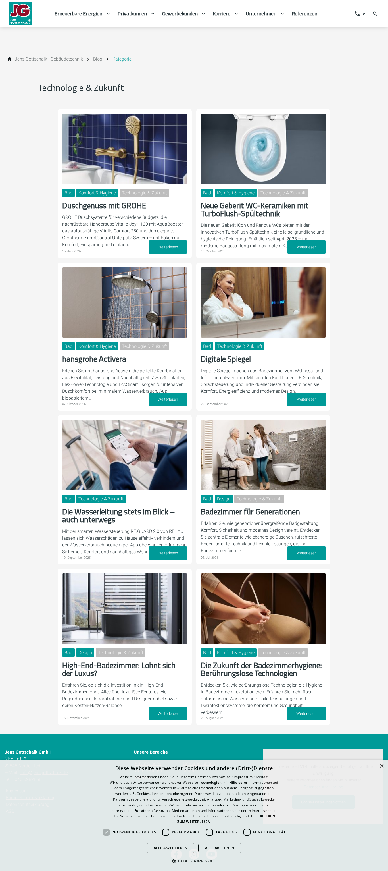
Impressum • (245, 776)
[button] (194, 861)
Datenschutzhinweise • (214, 776)
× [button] (381, 766)
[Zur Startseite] (27, 13)
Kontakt (262, 776)
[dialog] (194, 815)
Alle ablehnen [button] (219, 847)
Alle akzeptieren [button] (170, 847)
